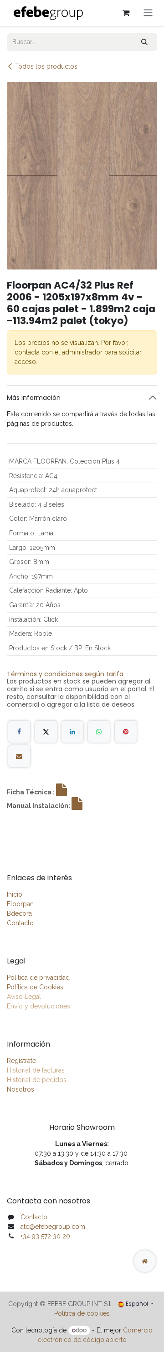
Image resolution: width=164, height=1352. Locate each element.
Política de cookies (82, 1313)
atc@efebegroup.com (52, 1226)
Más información (34, 397)
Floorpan (20, 904)
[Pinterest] (126, 732)
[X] (46, 732)
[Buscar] (144, 42)
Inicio (14, 894)
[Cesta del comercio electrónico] (126, 13)
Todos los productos (46, 66)
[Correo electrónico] (19, 756)
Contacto (20, 923)
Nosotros (20, 1089)
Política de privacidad (38, 977)
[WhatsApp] (99, 732)
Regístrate (21, 1060)
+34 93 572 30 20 (45, 1236)
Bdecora (19, 913)
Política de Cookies (35, 987)
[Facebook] (19, 732)
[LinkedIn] (72, 732)
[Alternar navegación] (148, 13)
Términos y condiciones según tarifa (65, 673)
